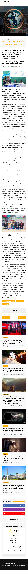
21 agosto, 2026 (5, 1)
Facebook (2, 4)
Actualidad (5, 68)
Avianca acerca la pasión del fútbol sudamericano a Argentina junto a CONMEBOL (13, 341)
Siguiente (21, 317)
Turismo (6, 304)
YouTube (7, 4)
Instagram (4, 4)
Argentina (20, 301)
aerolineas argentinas (9, 301)
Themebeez (5, 566)
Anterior (6, 317)
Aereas (10, 68)
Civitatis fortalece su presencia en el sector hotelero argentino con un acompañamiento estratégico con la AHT (13, 487)
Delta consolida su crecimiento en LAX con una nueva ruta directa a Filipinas (13, 458)
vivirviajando (6, 66)
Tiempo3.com (16, 554)
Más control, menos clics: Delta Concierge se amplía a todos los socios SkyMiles (13, 370)
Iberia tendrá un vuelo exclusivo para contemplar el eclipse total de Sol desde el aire (13, 430)
